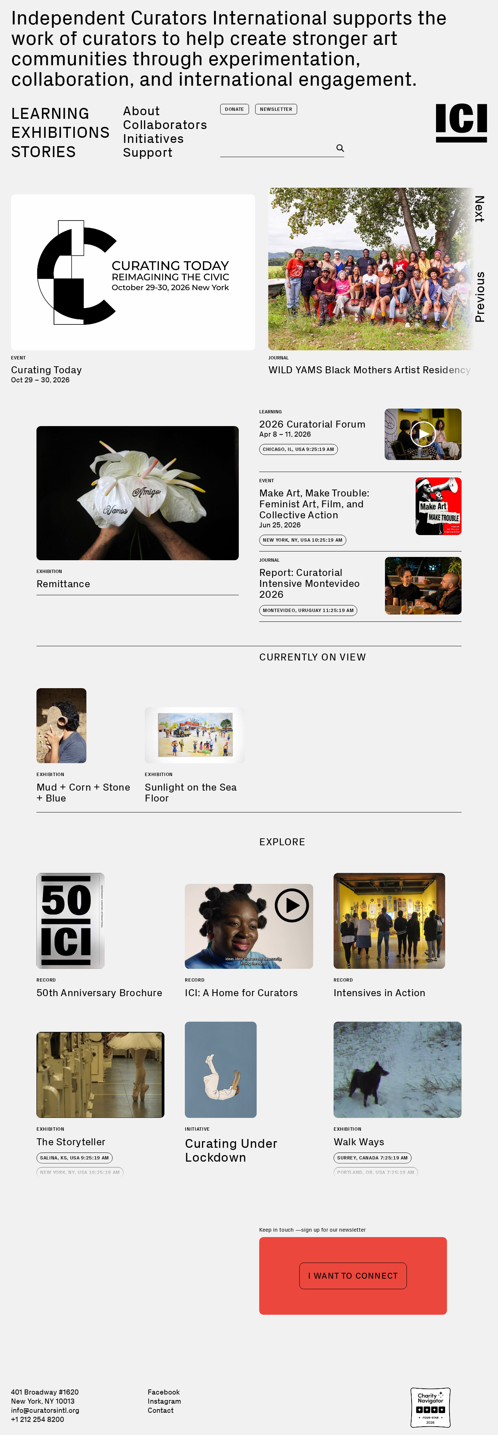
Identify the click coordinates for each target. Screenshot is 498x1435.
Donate (234, 109)
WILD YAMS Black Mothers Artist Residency (369, 370)
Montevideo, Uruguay (308, 610)
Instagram (164, 1401)
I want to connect (353, 1275)
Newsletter (276, 109)
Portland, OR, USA (376, 1172)
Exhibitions (60, 132)
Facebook (164, 1392)
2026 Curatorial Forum (312, 424)
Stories (43, 151)
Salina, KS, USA (74, 1158)
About (141, 110)
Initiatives (153, 138)
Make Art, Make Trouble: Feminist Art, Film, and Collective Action (314, 504)
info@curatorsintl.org (45, 1410)
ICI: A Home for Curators (241, 993)
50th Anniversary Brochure (99, 993)
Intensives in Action (380, 993)
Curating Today (46, 370)
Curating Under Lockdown (231, 1150)
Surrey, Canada (372, 1158)
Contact (161, 1410)
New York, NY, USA (303, 540)
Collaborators (165, 124)
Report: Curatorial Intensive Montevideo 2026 (309, 583)
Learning (50, 113)
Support (147, 152)
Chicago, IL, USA (298, 449)
